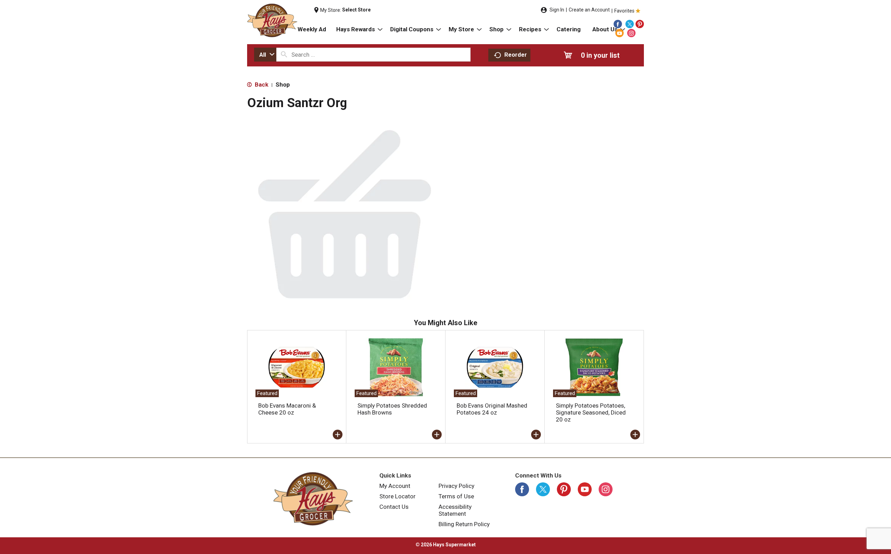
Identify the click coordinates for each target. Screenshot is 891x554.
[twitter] (629, 24)
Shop (283, 84)
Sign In (557, 10)
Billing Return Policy (464, 524)
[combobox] (265, 55)
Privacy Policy (456, 485)
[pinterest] (640, 24)
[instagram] (631, 33)
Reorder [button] (515, 54)
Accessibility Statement (455, 510)
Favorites (624, 11)
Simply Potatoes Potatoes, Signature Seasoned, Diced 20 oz (591, 412)
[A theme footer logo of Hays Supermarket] (313, 498)
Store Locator (397, 496)
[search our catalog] (284, 55)
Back (260, 84)
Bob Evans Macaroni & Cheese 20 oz (287, 409)
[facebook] (618, 24)
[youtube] (619, 33)
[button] (337, 435)
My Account (394, 485)
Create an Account (589, 10)
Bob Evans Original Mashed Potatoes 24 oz (492, 409)
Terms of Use (456, 496)
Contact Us (394, 506)
